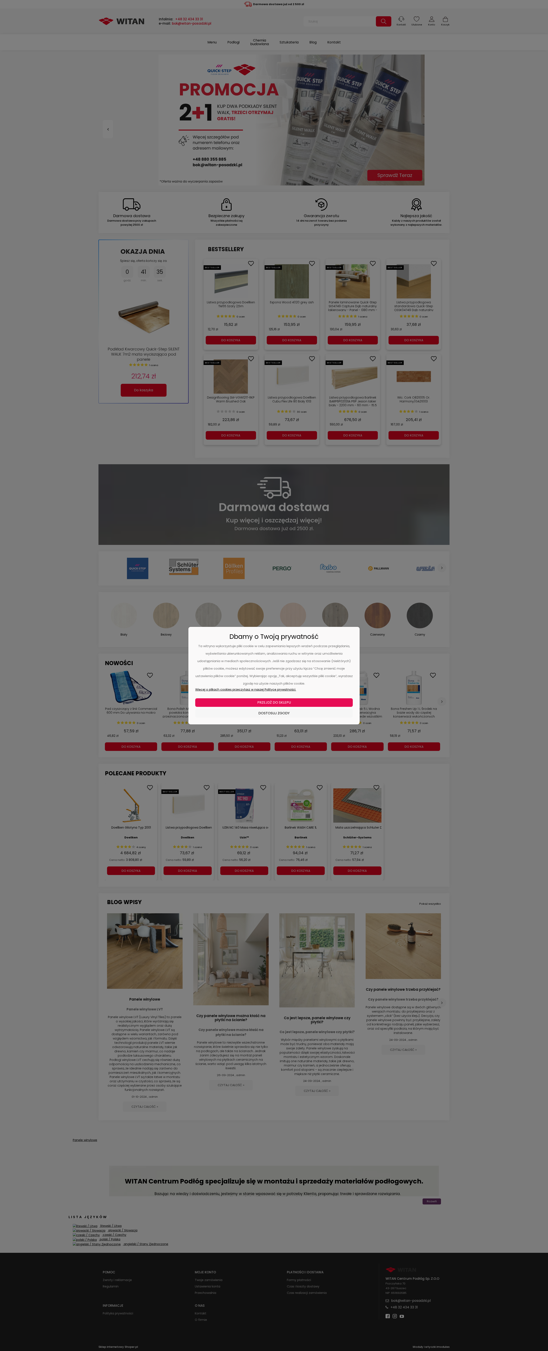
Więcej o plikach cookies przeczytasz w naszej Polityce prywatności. (245, 689)
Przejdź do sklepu (274, 702)
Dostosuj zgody (274, 713)
